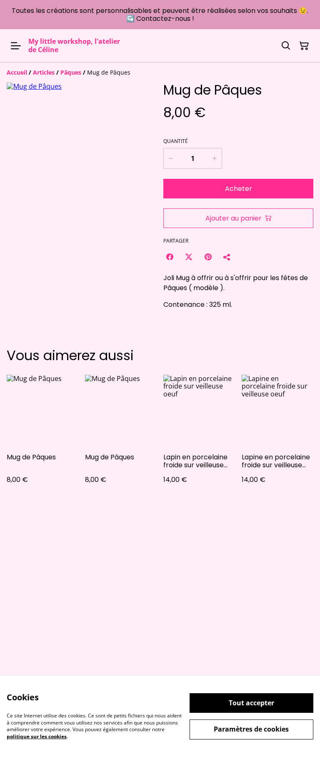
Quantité (175, 141)
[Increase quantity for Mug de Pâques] (215, 158)
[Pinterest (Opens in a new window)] (208, 257)
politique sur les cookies (37, 736)
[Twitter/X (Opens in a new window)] (188, 257)
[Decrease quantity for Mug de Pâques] (170, 158)
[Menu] (16, 45)
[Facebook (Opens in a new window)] (169, 257)
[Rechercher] (286, 46)
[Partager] (227, 257)
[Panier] (304, 46)
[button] (24, 256)
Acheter (238, 188)
